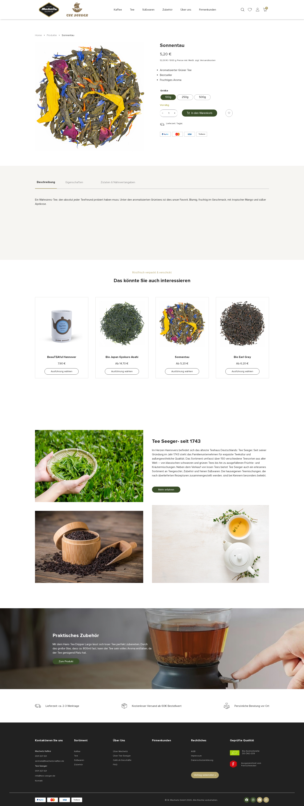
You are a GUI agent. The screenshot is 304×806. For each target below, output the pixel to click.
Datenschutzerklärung (202, 760)
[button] (118, 9)
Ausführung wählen (61, 371)
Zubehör (78, 764)
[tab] (46, 184)
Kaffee (77, 751)
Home (38, 35)
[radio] (168, 97)
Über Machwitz (120, 751)
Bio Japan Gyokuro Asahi (122, 357)
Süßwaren (79, 760)
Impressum (196, 755)
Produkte (52, 35)
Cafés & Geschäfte (122, 760)
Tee (76, 755)
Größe (164, 90)
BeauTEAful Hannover (61, 357)
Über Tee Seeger (122, 755)
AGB (193, 751)
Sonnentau (182, 357)
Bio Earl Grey (242, 357)
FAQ (115, 764)
